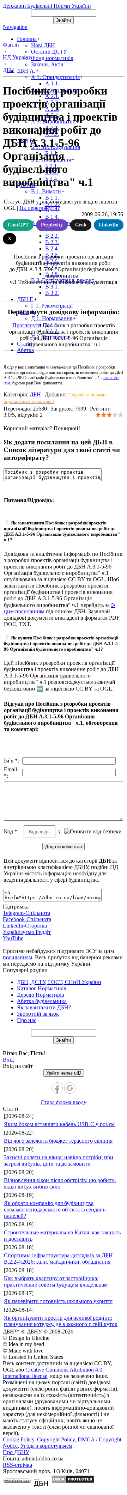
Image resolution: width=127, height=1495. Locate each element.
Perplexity (52, 224)
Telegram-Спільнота (26, 913)
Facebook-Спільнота (27, 919)
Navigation (15, 27)
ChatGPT (18, 224)
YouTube (13, 938)
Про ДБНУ (16, 1452)
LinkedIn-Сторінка (25, 926)
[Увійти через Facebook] (57, 1088)
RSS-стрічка (17, 1465)
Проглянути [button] (26, 325)
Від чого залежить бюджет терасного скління (58, 1141)
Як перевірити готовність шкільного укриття (58, 1301)
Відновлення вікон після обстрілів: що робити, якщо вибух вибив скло (60, 1183)
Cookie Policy (18, 1439)
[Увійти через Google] (69, 1088)
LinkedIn (109, 224)
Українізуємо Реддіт (27, 932)
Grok (80, 224)
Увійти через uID (63, 1073)
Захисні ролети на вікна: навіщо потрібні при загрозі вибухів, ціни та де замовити (58, 1160)
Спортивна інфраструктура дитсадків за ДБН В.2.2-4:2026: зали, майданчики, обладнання (58, 1258)
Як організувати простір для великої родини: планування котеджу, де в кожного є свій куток (60, 1321)
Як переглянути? (39, 208)
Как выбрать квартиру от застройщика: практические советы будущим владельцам (56, 1281)
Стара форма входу (63, 1102)
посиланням (17, 957)
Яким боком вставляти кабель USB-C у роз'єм (59, 1124)
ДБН (35, 394)
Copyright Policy (56, 1439)
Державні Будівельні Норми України (47, 6)
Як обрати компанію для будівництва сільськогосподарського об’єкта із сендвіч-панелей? (55, 1209)
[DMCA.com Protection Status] (73, 1481)
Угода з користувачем (46, 1446)
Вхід (8, 1060)
